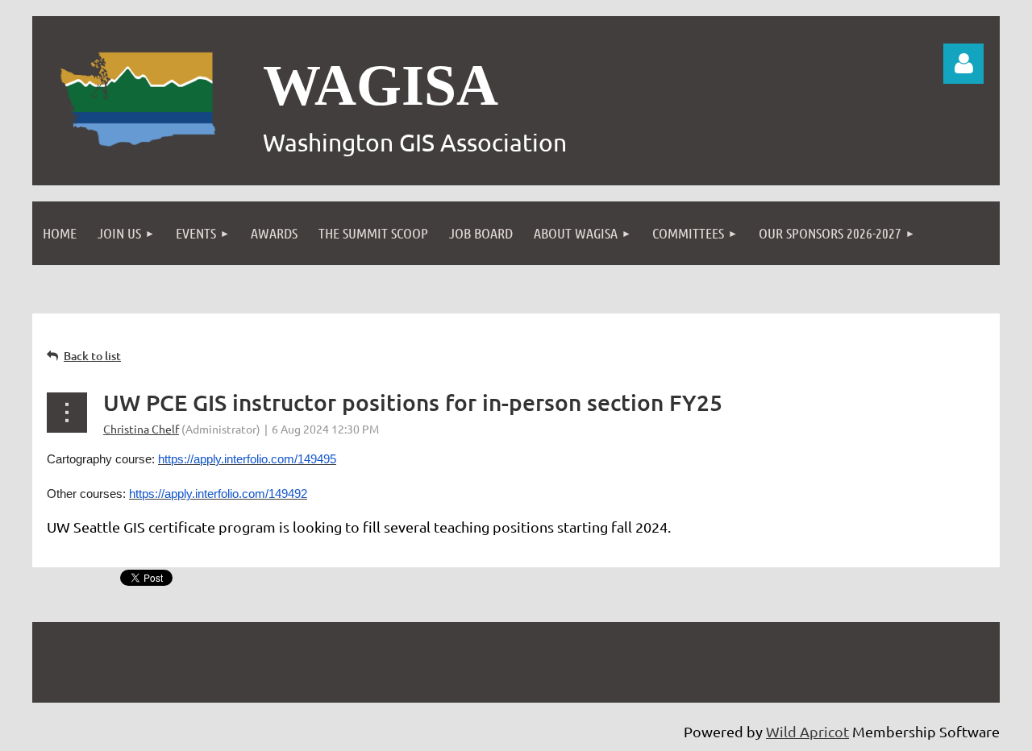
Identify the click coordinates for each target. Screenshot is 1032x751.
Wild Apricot (807, 731)
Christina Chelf (141, 428)
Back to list (92, 355)
